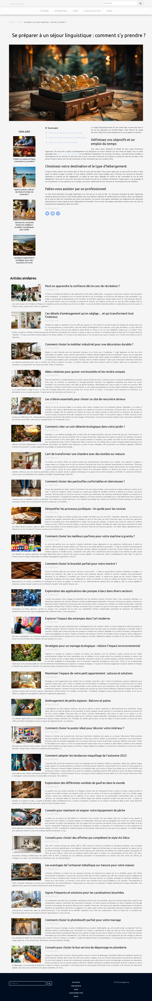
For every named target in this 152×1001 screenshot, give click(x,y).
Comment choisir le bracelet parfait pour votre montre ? (81, 563)
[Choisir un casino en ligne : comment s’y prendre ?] (24, 146)
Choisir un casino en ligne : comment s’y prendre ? (24, 160)
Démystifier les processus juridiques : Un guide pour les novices (85, 508)
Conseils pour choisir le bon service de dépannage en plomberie (85, 947)
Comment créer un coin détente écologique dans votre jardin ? (85, 426)
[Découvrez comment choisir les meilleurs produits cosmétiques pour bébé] (24, 209)
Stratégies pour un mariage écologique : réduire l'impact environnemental (92, 645)
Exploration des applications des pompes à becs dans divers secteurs (89, 591)
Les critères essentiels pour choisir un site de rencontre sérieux (85, 399)
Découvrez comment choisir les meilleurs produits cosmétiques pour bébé (24, 226)
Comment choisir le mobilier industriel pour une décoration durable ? (89, 344)
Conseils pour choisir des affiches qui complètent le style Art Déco (87, 837)
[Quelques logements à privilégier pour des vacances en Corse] (24, 245)
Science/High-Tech (92, 11)
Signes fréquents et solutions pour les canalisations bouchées (84, 892)
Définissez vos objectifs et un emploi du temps (65, 133)
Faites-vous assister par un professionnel (63, 142)
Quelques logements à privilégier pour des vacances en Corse (24, 260)
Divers (109, 11)
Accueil (11, 22)
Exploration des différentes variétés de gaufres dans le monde (85, 782)
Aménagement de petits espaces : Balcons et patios (78, 700)
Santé (75, 11)
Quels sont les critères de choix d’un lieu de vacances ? (24, 191)
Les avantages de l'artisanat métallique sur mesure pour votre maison (89, 865)
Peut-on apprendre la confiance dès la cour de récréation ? (82, 286)
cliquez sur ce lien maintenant (68, 154)
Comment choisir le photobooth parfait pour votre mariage (83, 920)
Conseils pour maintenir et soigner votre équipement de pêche (85, 810)
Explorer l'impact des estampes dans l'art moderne (77, 618)
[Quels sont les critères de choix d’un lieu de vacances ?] (24, 177)
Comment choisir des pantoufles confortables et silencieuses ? (85, 481)
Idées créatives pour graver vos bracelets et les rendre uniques (85, 371)
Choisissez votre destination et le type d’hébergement (68, 137)
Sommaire (53, 128)
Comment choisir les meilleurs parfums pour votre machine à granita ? (90, 536)
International (60, 11)
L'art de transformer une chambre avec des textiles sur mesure (85, 453)
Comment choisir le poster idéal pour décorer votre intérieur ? (84, 728)
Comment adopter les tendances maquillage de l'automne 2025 (86, 755)
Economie (44, 11)
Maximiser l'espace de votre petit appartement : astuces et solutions (89, 673)
